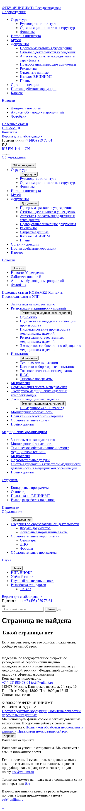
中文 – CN (22, 149)
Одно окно (28, 317)
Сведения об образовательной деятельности (45, 524)
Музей (16, 40)
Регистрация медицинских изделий (38, 308)
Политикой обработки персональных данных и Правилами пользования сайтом (42, 729)
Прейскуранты (22, 424)
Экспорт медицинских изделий (35, 399)
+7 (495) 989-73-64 (16, 682)
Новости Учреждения (27, 272)
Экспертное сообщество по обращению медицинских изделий (50, 348)
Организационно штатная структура (48, 28)
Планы (25, 81)
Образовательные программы (34, 552)
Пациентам (10, 507)
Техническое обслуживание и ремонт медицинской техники (40, 450)
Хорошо (9, 736)
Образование (12, 511)
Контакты (9, 132)
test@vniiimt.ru (42, 682)
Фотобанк (18, 116)
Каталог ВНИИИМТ (36, 76)
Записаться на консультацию (33, 304)
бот (27, 783)
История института (26, 36)
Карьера (17, 93)
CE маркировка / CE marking (42, 408)
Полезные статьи (15, 124)
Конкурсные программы (30, 487)
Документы (20, 44)
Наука (6, 560)
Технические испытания (39, 362)
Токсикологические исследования (46, 371)
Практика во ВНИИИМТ (30, 496)
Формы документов (35, 528)
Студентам (10, 480)
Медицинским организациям (24, 432)
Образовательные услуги (30, 420)
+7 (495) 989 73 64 (38, 140)
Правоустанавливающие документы (48, 64)
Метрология (20, 383)
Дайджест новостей (26, 108)
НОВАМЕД (11, 128)
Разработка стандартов (28, 585)
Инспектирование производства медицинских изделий (45, 331)
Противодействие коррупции (33, 89)
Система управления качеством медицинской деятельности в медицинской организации (46, 466)
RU (4, 149)
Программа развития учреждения (46, 48)
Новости (8, 100)
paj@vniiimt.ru (12, 799)
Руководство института (38, 24)
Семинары (28, 540)
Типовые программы (36, 379)
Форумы (26, 548)
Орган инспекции (25, 85)
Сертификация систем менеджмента (39, 387)
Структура (19, 19)
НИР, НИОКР (21, 573)
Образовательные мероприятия (35, 536)
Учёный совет (22, 577)
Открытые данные (34, 72)
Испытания (20, 354)
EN (10, 149)
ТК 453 (25, 589)
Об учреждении (14, 12)
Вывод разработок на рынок (33, 500)
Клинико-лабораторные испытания (47, 367)
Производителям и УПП (21, 296)
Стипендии (20, 492)
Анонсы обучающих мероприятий (37, 112)
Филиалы (27, 32)
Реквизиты (28, 68)
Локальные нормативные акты (44, 532)
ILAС (24, 375)
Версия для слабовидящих (22, 136)
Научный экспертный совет (32, 581)
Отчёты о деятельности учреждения (47, 52)
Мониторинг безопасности (32, 412)
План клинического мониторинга (37, 416)
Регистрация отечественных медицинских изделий (42, 339)
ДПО (24, 544)
